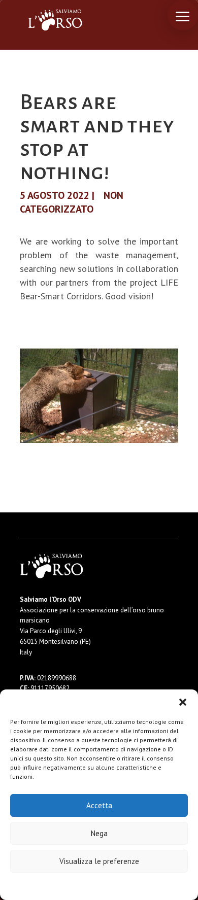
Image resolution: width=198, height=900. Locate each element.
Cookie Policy (68, 885)
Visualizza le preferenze (99, 861)
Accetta (99, 805)
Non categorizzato (71, 202)
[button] (183, 702)
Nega (99, 833)
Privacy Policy (124, 885)
